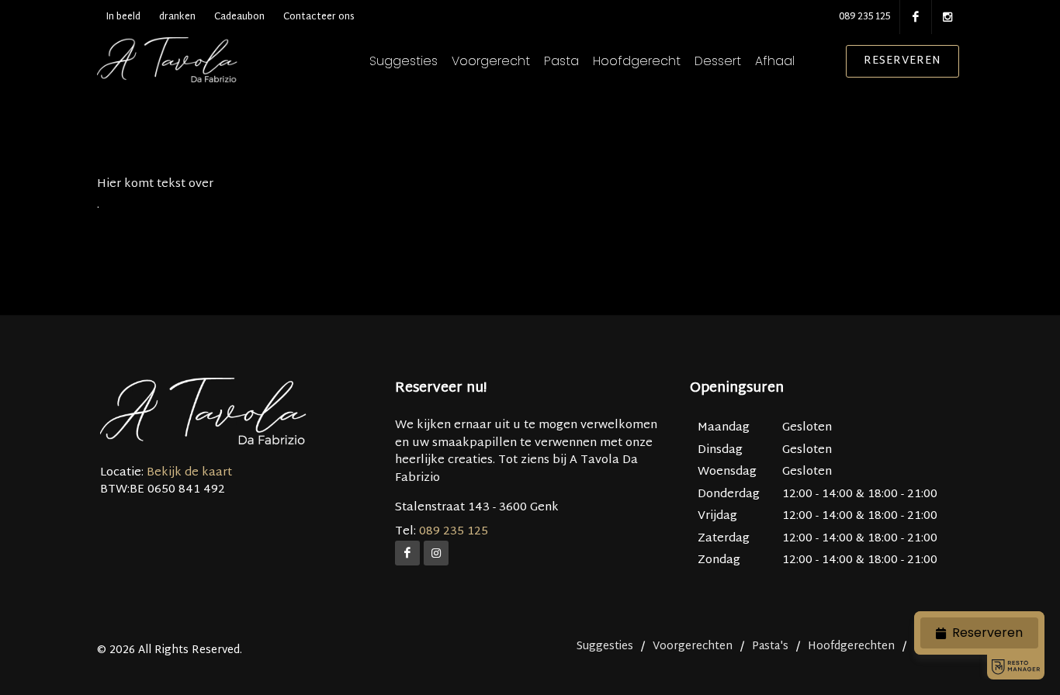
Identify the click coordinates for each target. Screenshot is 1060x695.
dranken (177, 17)
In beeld (123, 17)
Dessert (718, 61)
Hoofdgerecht (637, 61)
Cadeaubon (239, 17)
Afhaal (775, 61)
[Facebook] (407, 553)
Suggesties (403, 61)
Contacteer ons (319, 17)
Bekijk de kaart (188, 472)
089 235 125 (864, 17)
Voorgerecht (491, 61)
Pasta (561, 61)
